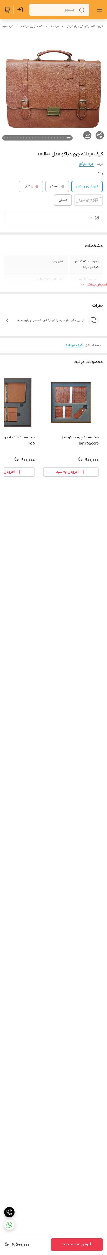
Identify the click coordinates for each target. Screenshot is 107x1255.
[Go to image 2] (63, 137)
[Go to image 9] (42, 137)
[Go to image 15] (23, 137)
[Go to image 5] (54, 137)
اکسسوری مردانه (32, 26)
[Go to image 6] (51, 137)
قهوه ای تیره (88, 199)
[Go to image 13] (29, 137)
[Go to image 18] (14, 137)
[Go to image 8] (45, 137)
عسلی (62, 199)
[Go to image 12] (32, 137)
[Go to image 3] (60, 137)
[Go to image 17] (17, 137)
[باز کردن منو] (99, 9)
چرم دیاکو (86, 163)
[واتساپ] (9, 1224)
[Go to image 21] (4, 137)
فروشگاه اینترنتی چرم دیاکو (84, 26)
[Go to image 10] (38, 137)
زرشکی (28, 186)
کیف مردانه (74, 345)
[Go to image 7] (48, 137)
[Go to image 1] (68, 137)
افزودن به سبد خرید (77, 1244)
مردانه (55, 26)
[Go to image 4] (57, 137)
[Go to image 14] (26, 137)
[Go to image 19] (10, 137)
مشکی (54, 186)
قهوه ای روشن (87, 186)
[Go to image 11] (35, 137)
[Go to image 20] (7, 137)
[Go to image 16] (20, 137)
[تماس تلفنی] (9, 1212)
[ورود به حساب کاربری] (21, 9)
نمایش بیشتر (97, 284)
